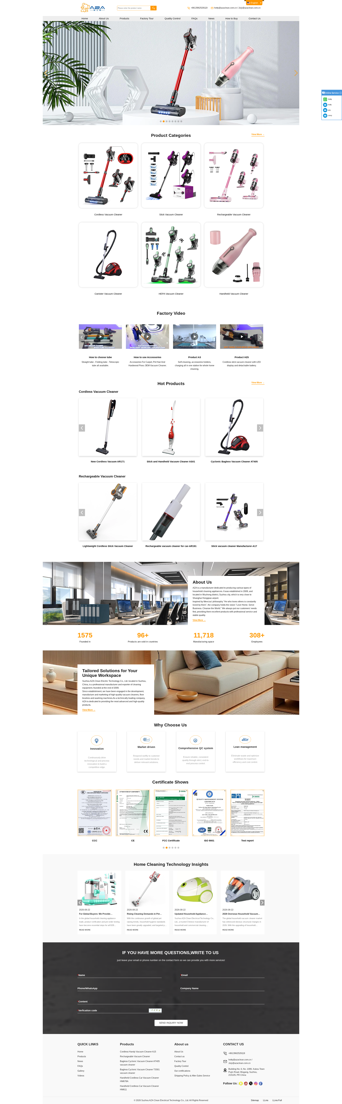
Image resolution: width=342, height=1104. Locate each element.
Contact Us (255, 18)
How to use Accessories (100, 357)
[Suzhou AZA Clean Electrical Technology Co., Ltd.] (98, 8)
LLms (265, 1100)
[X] (251, 1083)
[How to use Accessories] (100, 336)
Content (82, 1001)
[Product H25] (194, 336)
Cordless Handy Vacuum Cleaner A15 (138, 1052)
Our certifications (182, 1071)
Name (81, 975)
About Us (104, 18)
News (211, 18)
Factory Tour (146, 18)
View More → (258, 134)
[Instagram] (256, 1083)
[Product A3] (147, 336)
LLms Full (277, 1100)
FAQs (194, 18)
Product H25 (194, 357)
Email (184, 975)
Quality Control (172, 18)
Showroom (241, 357)
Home (84, 18)
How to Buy (231, 18)
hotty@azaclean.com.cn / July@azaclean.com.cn (237, 8)
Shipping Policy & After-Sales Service (192, 1076)
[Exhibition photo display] (171, 73)
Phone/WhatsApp (87, 988)
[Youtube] (246, 1083)
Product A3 (147, 357)
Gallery (80, 1071)
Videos (80, 1076)
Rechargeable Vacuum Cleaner (135, 1056)
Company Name (189, 988)
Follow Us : (230, 1083)
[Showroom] (241, 336)
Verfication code (87, 1010)
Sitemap (255, 1100)
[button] (161, 121)
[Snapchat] (241, 1083)
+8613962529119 (199, 8)
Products (124, 18)
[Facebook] (261, 1083)
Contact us (179, 1056)
